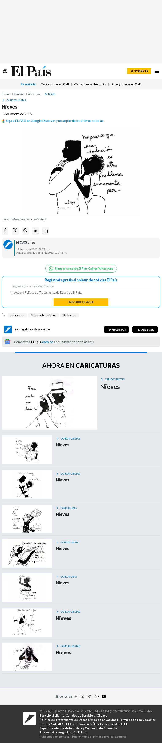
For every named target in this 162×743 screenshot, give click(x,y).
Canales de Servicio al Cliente (86, 715)
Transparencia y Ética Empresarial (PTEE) (98, 724)
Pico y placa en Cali (126, 84)
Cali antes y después (90, 84)
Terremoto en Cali (55, 84)
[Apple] (145, 329)
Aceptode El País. (48, 292)
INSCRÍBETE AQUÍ (81, 302)
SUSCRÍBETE (139, 71)
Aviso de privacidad (103, 719)
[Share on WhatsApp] (25, 231)
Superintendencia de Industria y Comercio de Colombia (78, 728)
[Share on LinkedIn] (35, 231)
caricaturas (17, 315)
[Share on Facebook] (5, 231)
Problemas (69, 315)
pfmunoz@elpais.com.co (110, 736)
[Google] (116, 329)
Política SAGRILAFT (54, 724)
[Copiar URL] (45, 231)
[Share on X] (15, 231)
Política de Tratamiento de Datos (46, 292)
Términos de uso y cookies (137, 719)
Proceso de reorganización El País (63, 732)
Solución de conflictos (43, 315)
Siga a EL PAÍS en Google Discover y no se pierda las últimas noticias (54, 121)
